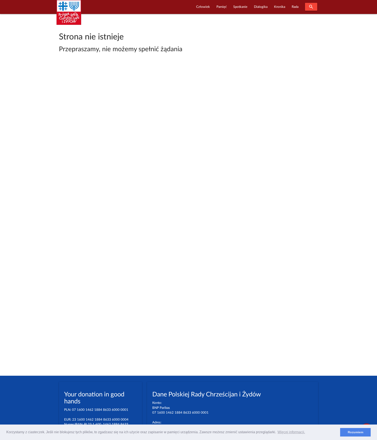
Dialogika (260, 6)
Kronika (279, 6)
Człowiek (203, 6)
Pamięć (221, 6)
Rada (295, 6)
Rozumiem (355, 432)
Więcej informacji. (291, 432)
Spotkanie (240, 6)
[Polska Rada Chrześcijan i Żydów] (69, 15)
